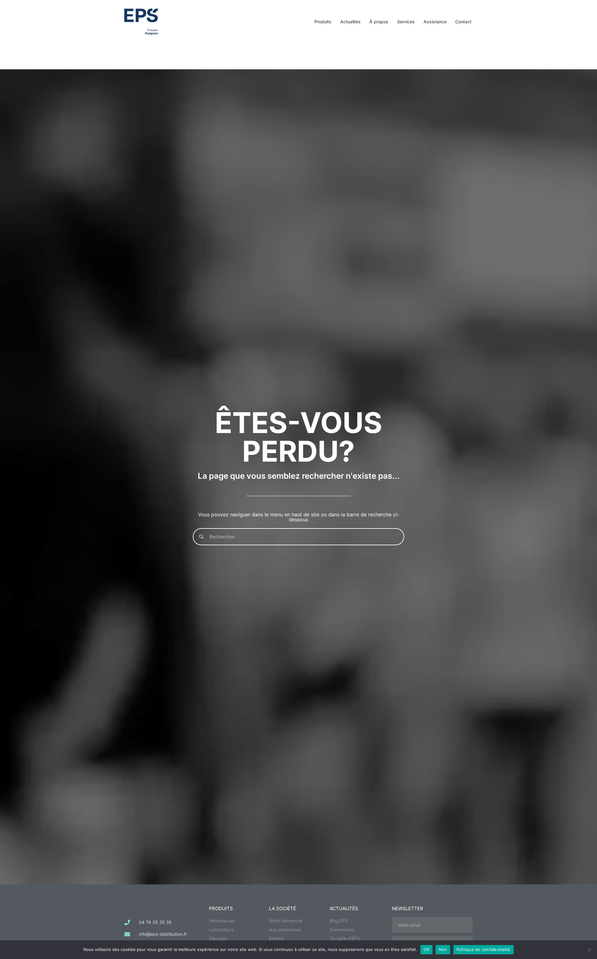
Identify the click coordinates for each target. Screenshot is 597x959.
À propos (378, 21)
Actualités (350, 21)
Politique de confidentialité (483, 949)
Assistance (435, 21)
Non (443, 949)
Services (406, 21)
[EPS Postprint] (141, 21)
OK (426, 949)
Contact (463, 21)
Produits (322, 21)
